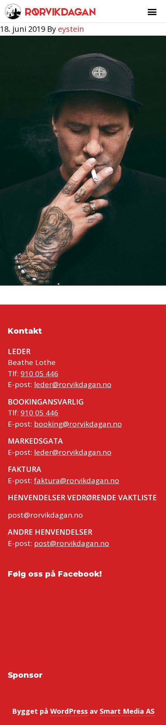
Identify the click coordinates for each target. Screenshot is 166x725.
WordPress (69, 711)
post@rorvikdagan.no (71, 543)
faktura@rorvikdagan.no (76, 480)
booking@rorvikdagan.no (78, 424)
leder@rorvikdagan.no (73, 384)
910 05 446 (39, 374)
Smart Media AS (127, 711)
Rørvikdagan (59, 11)
